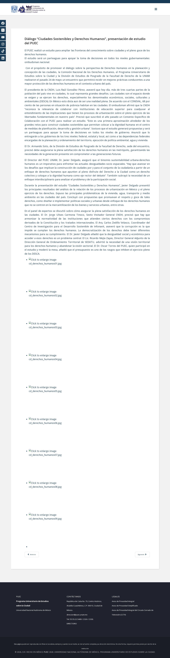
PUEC (46, 652)
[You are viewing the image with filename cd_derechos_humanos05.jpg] (89, 401)
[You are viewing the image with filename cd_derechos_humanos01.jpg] (89, 274)
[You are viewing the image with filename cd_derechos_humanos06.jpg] (89, 433)
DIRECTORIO (72, 623)
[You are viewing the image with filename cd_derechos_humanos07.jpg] (89, 465)
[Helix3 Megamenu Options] (156, 9)
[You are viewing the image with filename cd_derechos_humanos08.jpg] (89, 497)
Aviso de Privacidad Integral (123, 601)
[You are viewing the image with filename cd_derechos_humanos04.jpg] (89, 369)
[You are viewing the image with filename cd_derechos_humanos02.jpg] (89, 306)
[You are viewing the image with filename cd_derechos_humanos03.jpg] (89, 337)
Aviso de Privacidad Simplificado (125, 605)
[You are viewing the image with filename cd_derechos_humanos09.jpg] (89, 529)
